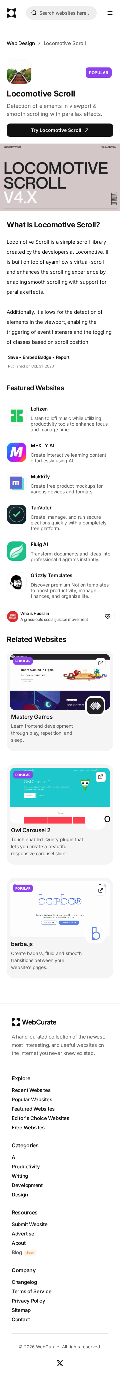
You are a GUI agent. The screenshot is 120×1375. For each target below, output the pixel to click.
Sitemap (21, 1310)
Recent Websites (31, 1090)
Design (20, 1194)
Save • (14, 357)
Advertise (23, 1233)
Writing (20, 1176)
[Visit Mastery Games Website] (100, 663)
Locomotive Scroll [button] (65, 43)
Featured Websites (33, 1109)
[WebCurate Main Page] (11, 13)
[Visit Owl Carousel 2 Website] (100, 777)
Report (63, 357)
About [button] (19, 1243)
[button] (110, 13)
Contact (21, 1319)
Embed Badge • (38, 357)
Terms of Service (31, 1291)
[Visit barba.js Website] (100, 890)
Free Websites (28, 1127)
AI (14, 1157)
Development (27, 1185)
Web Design (21, 43)
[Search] (34, 14)
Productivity (26, 1166)
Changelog (24, 1282)
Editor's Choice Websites (40, 1118)
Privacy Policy (28, 1301)
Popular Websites (32, 1099)
